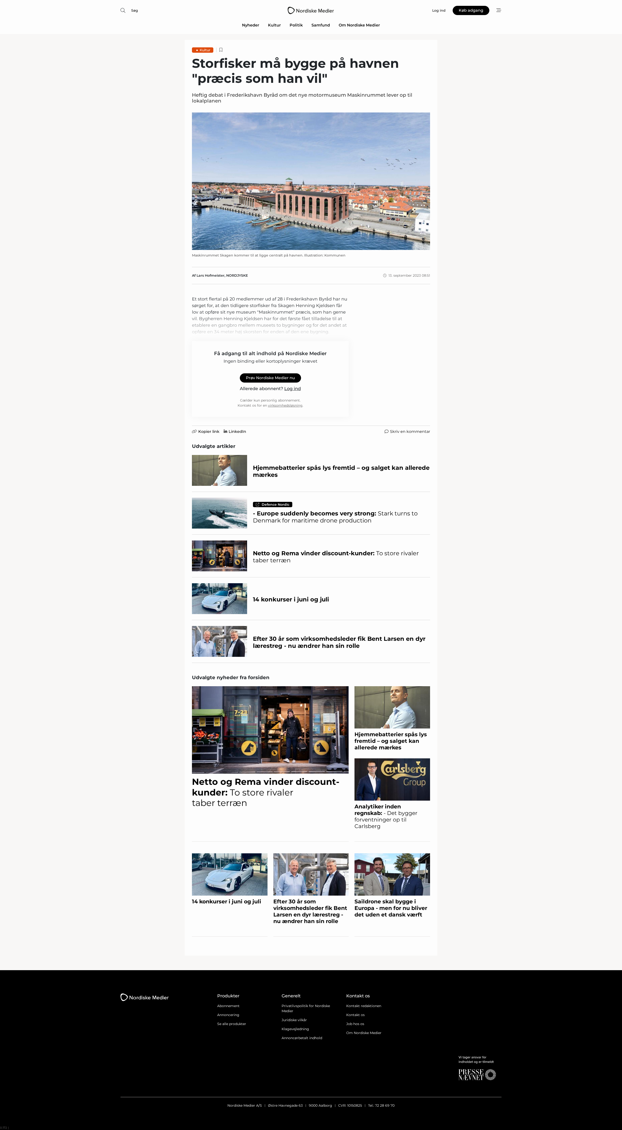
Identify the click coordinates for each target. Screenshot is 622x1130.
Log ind (292, 388)
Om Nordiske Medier (359, 25)
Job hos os (355, 1024)
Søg (134, 10)
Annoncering (228, 1015)
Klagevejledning (295, 1029)
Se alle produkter (231, 1024)
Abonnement (228, 1006)
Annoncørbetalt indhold (302, 1038)
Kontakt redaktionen (363, 1006)
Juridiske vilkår (294, 1020)
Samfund (320, 25)
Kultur (274, 25)
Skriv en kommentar (410, 431)
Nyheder (250, 25)
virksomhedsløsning (285, 405)
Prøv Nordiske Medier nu (270, 378)
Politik (296, 25)
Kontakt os (355, 1015)
